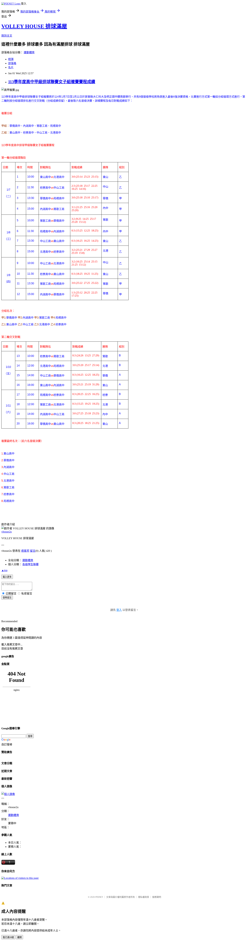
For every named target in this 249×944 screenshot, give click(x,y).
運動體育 (29, 52)
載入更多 (7, 577)
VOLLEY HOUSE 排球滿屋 (34, 26)
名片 (11, 67)
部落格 (12, 63)
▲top (4, 570)
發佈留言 (7, 597)
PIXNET (99, 897)
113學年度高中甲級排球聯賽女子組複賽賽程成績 (51, 81)
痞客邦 (25, 550)
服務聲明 (156, 897)
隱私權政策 (143, 897)
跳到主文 (6, 35)
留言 (32, 550)
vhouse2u (6, 531)
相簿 (11, 59)
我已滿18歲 (8, 937)
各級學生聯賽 (30, 564)
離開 (19, 937)
